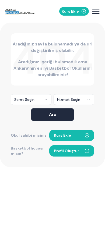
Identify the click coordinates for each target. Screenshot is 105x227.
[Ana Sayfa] (20, 11)
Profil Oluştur (66, 150)
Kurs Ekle (62, 135)
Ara (52, 114)
